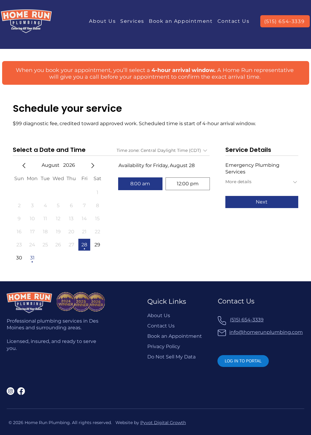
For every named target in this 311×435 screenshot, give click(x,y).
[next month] (92, 165)
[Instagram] (10, 391)
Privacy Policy (163, 346)
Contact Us (161, 326)
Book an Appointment (174, 336)
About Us (158, 315)
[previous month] (24, 165)
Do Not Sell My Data (171, 357)
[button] (132, 21)
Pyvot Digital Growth (163, 422)
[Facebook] (21, 391)
